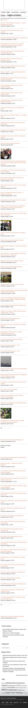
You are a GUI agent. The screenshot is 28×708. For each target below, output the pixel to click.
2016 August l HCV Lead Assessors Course (11, 536)
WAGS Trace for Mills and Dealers (11, 633)
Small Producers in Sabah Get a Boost (10, 143)
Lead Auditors (11, 687)
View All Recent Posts (21, 675)
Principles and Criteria (22, 687)
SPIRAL (23, 690)
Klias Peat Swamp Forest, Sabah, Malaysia (11, 266)
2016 (3, 683)
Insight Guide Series (23, 685)
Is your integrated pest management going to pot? (13, 305)
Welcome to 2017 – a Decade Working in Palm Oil (13, 72)
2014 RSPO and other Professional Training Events (13, 584)
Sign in (12, 704)
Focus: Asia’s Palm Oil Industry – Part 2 (10, 345)
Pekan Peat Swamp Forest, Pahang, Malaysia (12, 240)
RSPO (4, 690)
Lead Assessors (4, 687)
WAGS (11, 702)
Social (19, 690)
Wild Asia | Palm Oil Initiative (14, 4)
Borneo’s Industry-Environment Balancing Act (12, 439)
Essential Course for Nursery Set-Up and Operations (14, 368)
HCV (18, 685)
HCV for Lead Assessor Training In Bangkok (11, 339)
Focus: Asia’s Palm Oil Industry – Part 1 (10, 351)
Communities (11, 685)
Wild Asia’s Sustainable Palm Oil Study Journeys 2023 (14, 38)
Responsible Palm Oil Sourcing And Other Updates (13, 200)
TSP (20, 702)
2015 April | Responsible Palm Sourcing (10, 578)
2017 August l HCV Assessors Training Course (12, 515)
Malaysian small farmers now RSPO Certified (12, 261)
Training (18, 693)
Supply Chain (10, 693)
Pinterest (15, 641)
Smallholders (12, 690)
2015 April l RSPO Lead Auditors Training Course (13, 572)
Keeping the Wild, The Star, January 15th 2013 (12, 284)
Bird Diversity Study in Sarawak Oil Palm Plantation (13, 457)
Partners (17, 687)
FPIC (16, 685)
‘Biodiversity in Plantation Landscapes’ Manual (12, 616)
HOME (3, 702)
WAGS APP (16, 702)
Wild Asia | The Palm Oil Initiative (8, 698)
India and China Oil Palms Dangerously (10, 318)
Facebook (12, 641)
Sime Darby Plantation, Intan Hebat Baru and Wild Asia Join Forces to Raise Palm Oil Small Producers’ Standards (14, 162)
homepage (4, 19)
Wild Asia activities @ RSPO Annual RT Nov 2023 (13, 66)
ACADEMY (25, 702)
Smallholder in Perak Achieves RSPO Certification (13, 130)
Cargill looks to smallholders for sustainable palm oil (14, 403)
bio (5, 683)
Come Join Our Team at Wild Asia (9, 389)
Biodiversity (10, 683)
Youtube (18, 641)
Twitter (10, 641)
